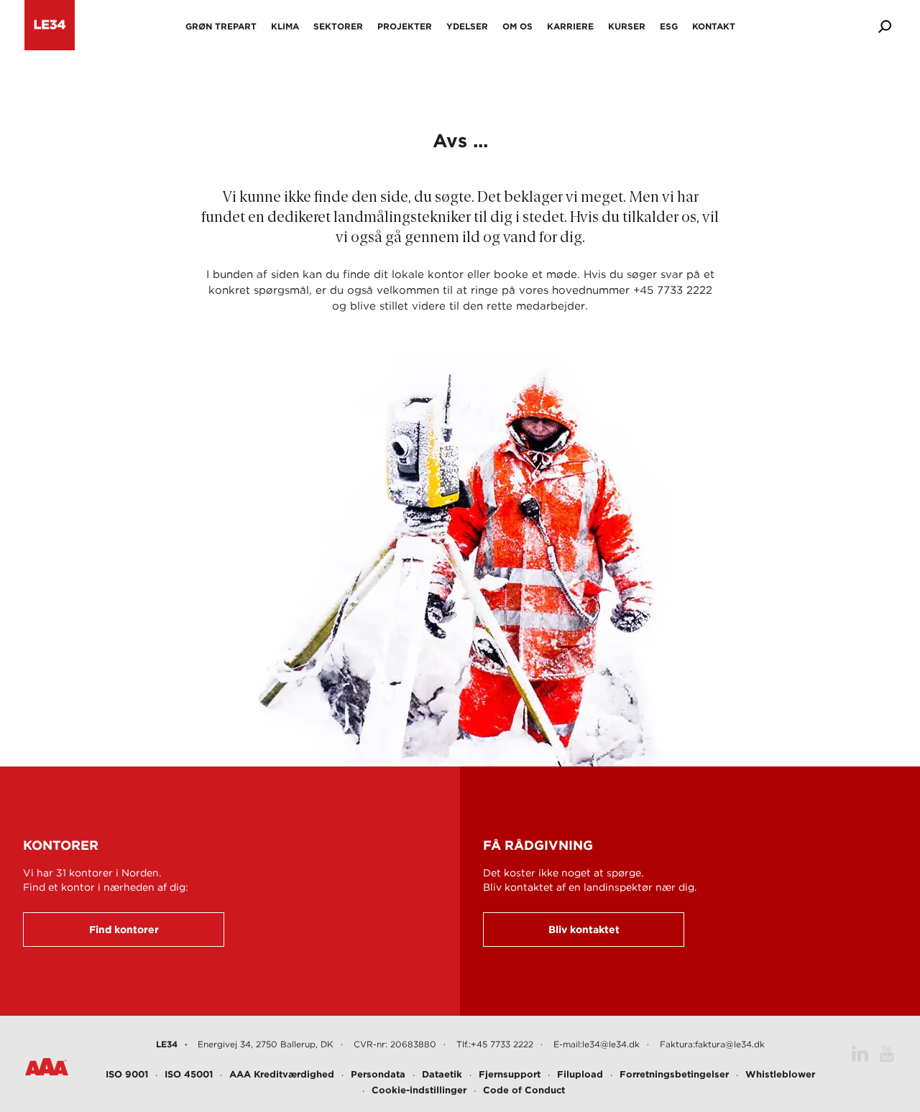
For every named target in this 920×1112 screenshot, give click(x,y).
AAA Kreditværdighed (281, 1074)
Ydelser (467, 26)
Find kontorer (124, 929)
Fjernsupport (509, 1074)
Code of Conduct (524, 1090)
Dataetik (442, 1074)
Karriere (570, 26)
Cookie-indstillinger (419, 1090)
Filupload (580, 1074)
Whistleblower (780, 1074)
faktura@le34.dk (730, 1044)
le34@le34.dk (611, 1044)
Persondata (378, 1074)
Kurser (626, 26)
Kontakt (713, 26)
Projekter (404, 26)
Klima (285, 26)
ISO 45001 (189, 1074)
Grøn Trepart (221, 26)
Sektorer (338, 26)
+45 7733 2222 (502, 1044)
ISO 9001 (127, 1074)
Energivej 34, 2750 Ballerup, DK (266, 1044)
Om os (517, 26)
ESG (669, 26)
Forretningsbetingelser (674, 1074)
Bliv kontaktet (584, 929)
